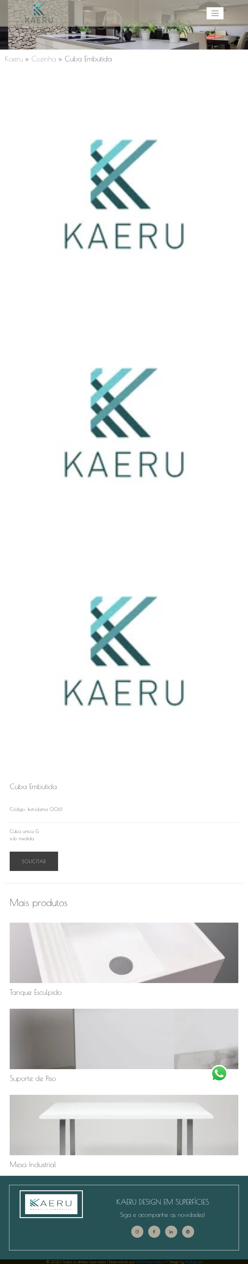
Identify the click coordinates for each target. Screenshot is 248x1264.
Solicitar (34, 861)
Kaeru (14, 58)
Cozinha (43, 58)
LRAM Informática (152, 1261)
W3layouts (193, 1261)
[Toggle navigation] (215, 13)
